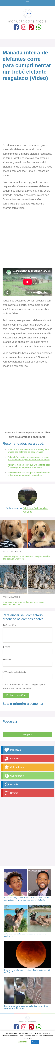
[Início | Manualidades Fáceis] (27, 21)
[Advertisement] (27, 114)
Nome (7, 647)
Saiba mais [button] (22, 1042)
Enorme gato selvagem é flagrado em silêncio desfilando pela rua (23, 603)
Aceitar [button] (34, 1042)
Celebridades (17, 767)
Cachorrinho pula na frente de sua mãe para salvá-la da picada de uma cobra (26, 557)
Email (8, 659)
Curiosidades (17, 776)
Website (27, 511)
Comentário (10, 625)
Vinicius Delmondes (35, 508)
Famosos (15, 758)
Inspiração (15, 750)
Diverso (14, 793)
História (14, 784)
